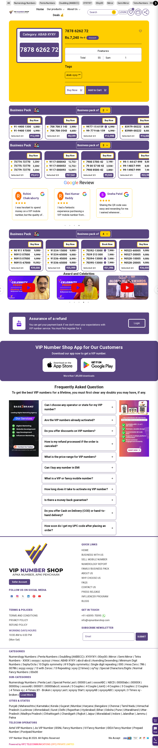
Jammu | (141, 713)
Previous (6, 204)
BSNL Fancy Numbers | (69, 727)
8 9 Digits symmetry (76, 664)
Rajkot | (82, 713)
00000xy (14, 686)
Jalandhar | (128, 713)
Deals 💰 (58, 15)
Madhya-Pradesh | (32, 713)
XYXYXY (87, 3)
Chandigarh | (69, 713)
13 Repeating (62, 668)
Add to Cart (95, 90)
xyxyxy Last (60, 690)
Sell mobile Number (94, 559)
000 (120, 664)
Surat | (54, 709)
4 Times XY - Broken (38, 690)
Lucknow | (27, 709)
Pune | (119, 709)
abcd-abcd (83, 660)
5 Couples (77, 686)
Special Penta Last (64, 682)
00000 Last (84, 682)
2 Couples (142, 686)
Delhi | (63, 709)
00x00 (34, 672)
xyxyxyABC (106, 690)
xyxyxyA (120, 690)
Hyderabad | (88, 709)
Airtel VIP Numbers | (21, 727)
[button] (155, 720)
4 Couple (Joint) (95, 686)
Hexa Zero (131, 664)
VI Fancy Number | (95, 727)
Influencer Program (94, 596)
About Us (87, 573)
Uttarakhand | (131, 709)
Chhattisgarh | (52, 713)
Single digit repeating (103, 664)
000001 (38, 686)
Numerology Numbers (24, 3)
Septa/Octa (29, 664)
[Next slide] (155, 3)
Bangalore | (101, 706)
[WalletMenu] (138, 12)
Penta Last (44, 682)
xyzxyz (46, 660)
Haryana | (88, 706)
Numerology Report (94, 564)
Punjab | (14, 706)
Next (137, 204)
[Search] (114, 12)
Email (88, 636)
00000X (135, 682)
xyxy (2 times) (80, 668)
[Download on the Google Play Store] (98, 365)
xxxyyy (35, 660)
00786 (13, 668)
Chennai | (115, 706)
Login (137, 323)
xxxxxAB (26, 686)
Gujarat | (65, 706)
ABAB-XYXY (68, 660)
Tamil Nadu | (128, 706)
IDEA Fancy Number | (120, 727)
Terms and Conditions (23, 615)
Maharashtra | (27, 706)
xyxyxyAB (91, 690)
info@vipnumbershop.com (95, 620)
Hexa (55, 660)
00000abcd (52, 686)
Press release (90, 591)
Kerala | (55, 706)
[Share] (145, 12)
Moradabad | (104, 713)
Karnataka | (43, 706)
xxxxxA (65, 686)
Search (93, 12)
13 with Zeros (43, 668)
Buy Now (72, 90)
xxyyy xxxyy (26, 668)
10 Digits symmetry (50, 664)
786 (142, 664)
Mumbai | (76, 706)
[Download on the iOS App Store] (60, 365)
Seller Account (19, 582)
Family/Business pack (95, 568)
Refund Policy (18, 624)
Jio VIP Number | (44, 727)
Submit (141, 636)
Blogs (85, 601)
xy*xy (94, 668)
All (8, 3)
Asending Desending (105, 660)
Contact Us (88, 587)
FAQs (84, 582)
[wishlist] (140, 31)
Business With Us (92, 554)
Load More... (28, 694)
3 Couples (128, 686)
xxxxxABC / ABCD (104, 682)
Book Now (107, 244)
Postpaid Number (31, 731)
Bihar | (100, 709)
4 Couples (113, 686)
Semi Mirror (123, 3)
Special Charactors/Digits (115, 668)
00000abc (123, 682)
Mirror (110, 3)
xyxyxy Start (76, 690)
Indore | (117, 713)
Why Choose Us (91, 577)
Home (40, 9)
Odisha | (109, 709)
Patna (12, 717)
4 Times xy (17, 690)
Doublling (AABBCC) (69, 3)
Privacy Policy (18, 620)
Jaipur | (91, 713)
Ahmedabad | (42, 709)
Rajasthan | (74, 709)
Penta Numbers (47, 3)
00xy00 (99, 3)
